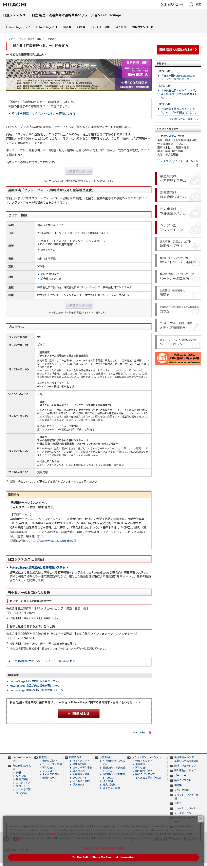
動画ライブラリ (182, 780)
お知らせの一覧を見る (185, 118)
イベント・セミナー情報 (29, 39)
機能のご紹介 (49, 760)
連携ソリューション (185, 765)
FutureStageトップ (18, 27)
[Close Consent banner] (200, 819)
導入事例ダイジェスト (186, 770)
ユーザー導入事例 (52, 764)
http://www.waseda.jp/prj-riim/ (52, 541)
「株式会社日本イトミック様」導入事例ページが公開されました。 (179, 94)
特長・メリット (81, 760)
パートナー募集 (100, 27)
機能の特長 (22, 779)
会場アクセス (48, 249)
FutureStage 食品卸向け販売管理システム (35, 685)
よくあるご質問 (50, 774)
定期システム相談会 (172, 135)
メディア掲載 (181, 790)
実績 (18, 772)
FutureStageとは (46, 27)
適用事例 (140, 764)
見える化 (21, 775)
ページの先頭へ (140, 732)
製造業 (67, 27)
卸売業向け (75, 757)
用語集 (178, 785)
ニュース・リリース (185, 808)
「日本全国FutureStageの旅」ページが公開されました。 (179, 77)
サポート (21, 786)
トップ (9, 39)
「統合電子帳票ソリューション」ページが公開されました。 (179, 110)
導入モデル (79, 784)
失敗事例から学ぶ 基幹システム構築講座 (186, 759)
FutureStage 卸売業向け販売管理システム (37, 567)
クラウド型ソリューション (146, 757)
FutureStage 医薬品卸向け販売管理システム (36, 690)
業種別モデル (49, 777)
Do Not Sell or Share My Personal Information (103, 857)
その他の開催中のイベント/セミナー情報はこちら (43, 113)
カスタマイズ (23, 782)
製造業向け (45, 757)
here (53, 834)
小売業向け (105, 757)
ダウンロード (49, 770)
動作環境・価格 (81, 774)
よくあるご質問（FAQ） (23, 791)
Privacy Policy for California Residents (104, 847)
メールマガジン (182, 813)
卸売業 (81, 27)
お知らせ (179, 803)
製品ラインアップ (145, 774)
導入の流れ (48, 767)
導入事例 (121, 27)
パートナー (180, 775)
